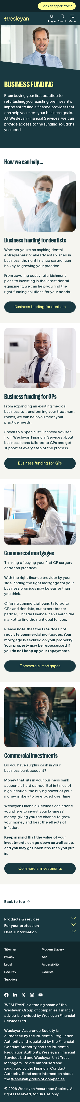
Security (10, 972)
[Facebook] (6, 995)
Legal (8, 964)
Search (62, 18)
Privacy (9, 957)
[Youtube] (40, 995)
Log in (52, 21)
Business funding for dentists (40, 307)
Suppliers (10, 979)
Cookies (48, 972)
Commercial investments (40, 868)
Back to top (14, 902)
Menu (72, 21)
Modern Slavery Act (53, 953)
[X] (23, 995)
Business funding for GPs (40, 463)
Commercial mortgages (40, 666)
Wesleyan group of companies (38, 1079)
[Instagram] (32, 995)
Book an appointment (57, 6)
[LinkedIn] (15, 995)
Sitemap (10, 949)
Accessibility (51, 964)
